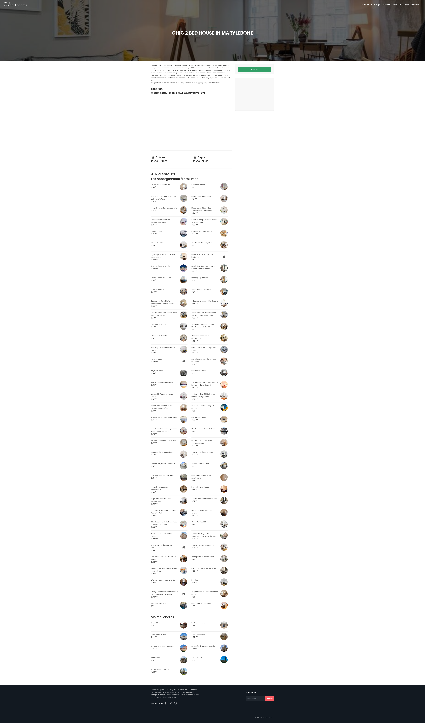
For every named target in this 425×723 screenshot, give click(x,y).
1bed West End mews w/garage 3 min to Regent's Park (164, 431)
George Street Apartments (202, 558)
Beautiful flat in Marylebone (162, 453)
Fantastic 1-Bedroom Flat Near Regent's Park (163, 513)
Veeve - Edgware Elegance (202, 546)
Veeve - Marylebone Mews (202, 453)
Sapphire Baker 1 (198, 185)
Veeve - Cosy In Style (200, 465)
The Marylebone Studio (160, 267)
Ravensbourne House (200, 488)
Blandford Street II (158, 325)
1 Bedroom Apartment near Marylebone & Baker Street (202, 327)
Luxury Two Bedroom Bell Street (204, 569)
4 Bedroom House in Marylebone (204, 302)
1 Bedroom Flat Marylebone (202, 244)
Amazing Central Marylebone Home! (163, 350)
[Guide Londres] (15, 4)
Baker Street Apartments (201, 197)
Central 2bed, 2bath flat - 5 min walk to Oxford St (164, 315)
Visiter (394, 5)
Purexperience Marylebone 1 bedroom (202, 257)
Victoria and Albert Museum (162, 647)
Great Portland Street (200, 523)
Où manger (375, 5)
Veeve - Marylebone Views (162, 383)
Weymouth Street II (159, 337)
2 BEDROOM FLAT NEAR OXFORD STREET (163, 559)
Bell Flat (194, 581)
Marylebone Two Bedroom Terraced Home (202, 443)
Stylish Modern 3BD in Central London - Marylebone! (203, 396)
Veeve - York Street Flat (161, 279)
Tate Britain (156, 659)
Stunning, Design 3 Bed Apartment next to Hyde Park (203, 536)
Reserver (254, 69)
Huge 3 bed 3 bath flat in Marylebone (161, 501)
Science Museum (198, 635)
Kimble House (156, 360)
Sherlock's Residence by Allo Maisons (202, 408)
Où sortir (386, 5)
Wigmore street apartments (163, 581)
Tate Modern (196, 659)
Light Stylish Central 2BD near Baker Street (163, 257)
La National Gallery (158, 635)
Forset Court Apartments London (161, 536)
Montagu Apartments (200, 279)
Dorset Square (157, 232)
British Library (156, 624)
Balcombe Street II (158, 244)
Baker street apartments (201, 232)
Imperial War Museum (160, 670)
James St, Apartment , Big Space (202, 513)
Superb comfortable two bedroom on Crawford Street (163, 303)
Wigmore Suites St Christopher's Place (204, 594)
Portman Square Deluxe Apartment (201, 478)
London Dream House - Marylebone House (160, 222)
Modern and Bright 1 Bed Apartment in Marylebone (201, 210)
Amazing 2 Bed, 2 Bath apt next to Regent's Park (164, 199)
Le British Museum (198, 624)
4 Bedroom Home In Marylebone (164, 418)
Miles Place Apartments (201, 604)
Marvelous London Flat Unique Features (203, 362)
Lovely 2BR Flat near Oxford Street (162, 396)
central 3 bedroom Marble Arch (204, 499)
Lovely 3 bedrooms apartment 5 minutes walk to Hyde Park (164, 594)
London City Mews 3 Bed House (164, 465)
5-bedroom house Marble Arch (163, 441)
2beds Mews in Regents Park (203, 430)
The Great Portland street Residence (162, 548)
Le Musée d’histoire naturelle (203, 647)
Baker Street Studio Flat (161, 185)
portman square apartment (162, 476)
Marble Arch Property (159, 604)
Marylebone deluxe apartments (164, 209)
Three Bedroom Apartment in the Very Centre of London (203, 315)
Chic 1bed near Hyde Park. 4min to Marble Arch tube (164, 524)
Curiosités (415, 5)
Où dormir (365, 5)
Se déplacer (404, 5)
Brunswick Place (157, 290)
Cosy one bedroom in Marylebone (200, 338)
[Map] (191, 122)
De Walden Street (198, 372)
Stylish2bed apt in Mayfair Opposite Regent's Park (161, 408)
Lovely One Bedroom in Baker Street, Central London (203, 269)
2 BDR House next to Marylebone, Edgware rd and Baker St (204, 385)
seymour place (157, 372)
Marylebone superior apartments (159, 489)
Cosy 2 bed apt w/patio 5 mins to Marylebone (204, 222)
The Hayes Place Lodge (201, 290)
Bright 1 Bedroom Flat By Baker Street (203, 350)
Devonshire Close (198, 418)
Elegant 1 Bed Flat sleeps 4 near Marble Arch (164, 571)
